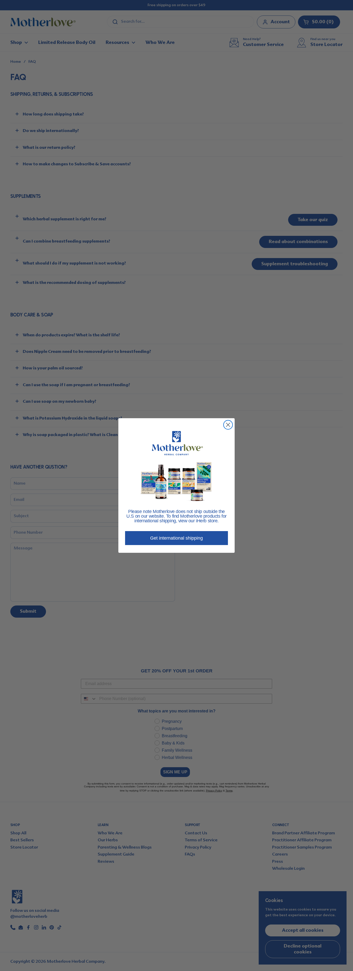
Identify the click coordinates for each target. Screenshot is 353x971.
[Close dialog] (228, 424)
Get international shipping (176, 538)
